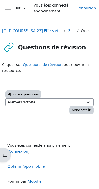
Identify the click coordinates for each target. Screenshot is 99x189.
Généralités (71, 30)
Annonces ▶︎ (81, 110)
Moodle (34, 181)
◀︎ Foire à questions (23, 94)
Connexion (86, 8)
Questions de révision (43, 64)
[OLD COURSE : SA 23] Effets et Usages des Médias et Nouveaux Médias (32, 30)
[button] (21, 8)
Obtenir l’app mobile (26, 166)
